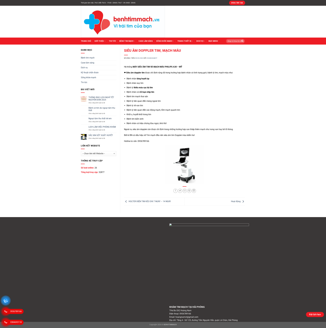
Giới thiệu (99, 41)
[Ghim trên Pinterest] (189, 191)
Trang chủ (86, 41)
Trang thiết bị (184, 41)
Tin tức (112, 41)
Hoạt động (236, 201)
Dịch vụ (84, 67)
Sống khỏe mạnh (164, 41)
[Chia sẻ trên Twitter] (180, 191)
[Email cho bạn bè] (185, 191)
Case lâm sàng (146, 41)
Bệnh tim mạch (126, 41)
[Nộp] (242, 41)
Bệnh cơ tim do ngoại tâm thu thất (102, 109)
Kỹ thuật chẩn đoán (90, 72)
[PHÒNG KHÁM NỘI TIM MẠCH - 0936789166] (125, 22)
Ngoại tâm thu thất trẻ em (100, 118)
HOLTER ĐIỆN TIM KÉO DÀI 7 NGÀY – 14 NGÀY (149, 201)
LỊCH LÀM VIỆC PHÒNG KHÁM (102, 127)
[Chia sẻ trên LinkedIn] (194, 191)
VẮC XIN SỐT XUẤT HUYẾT (101, 135)
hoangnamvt (152, 58)
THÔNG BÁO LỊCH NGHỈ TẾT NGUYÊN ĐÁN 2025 (101, 98)
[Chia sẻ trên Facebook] (175, 191)
